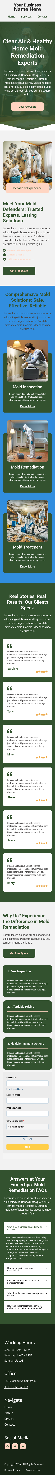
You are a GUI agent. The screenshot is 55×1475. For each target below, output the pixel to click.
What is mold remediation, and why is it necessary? (25, 1228)
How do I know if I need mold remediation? (20, 1269)
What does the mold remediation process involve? (25, 1294)
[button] (27, 1228)
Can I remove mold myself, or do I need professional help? (24, 1281)
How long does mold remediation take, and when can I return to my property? (24, 1307)
